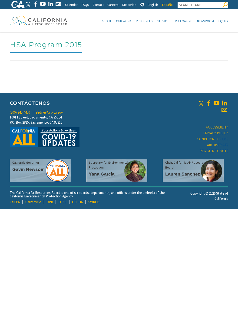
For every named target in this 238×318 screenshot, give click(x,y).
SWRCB (93, 202)
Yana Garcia (102, 174)
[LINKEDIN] (50, 4)
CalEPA (15, 202)
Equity (223, 21)
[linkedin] (224, 103)
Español (167, 4)
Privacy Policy (215, 133)
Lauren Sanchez (182, 174)
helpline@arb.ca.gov (48, 112)
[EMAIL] (58, 4)
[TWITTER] (28, 4)
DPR (49, 202)
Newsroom (205, 21)
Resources (144, 21)
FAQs (85, 4)
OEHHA (77, 202)
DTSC (63, 202)
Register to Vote (214, 151)
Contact (98, 4)
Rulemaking (183, 21)
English (153, 4)
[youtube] (216, 103)
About (106, 21)
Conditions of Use (212, 139)
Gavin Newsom (28, 169)
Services (163, 21)
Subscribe (129, 4)
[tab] (142, 4)
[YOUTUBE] (43, 4)
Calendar (71, 4)
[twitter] (201, 103)
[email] (224, 110)
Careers (113, 4)
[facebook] (208, 103)
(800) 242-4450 (20, 112)
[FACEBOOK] (35, 4)
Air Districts (217, 145)
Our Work (123, 21)
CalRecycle (33, 202)
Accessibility (217, 127)
